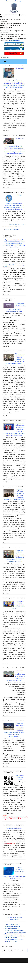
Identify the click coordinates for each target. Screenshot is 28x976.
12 (22, 950)
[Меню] (5, 61)
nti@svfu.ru (8, 29)
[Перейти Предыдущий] (8, 950)
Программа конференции (12, 229)
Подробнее (6, 130)
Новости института (7, 914)
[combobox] (10, 57)
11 (18, 950)
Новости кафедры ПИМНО (9, 135)
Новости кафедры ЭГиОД (9, 65)
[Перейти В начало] (4, 950)
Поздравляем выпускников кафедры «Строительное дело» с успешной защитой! (15, 936)
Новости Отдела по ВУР (8, 420)
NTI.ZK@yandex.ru (14, 40)
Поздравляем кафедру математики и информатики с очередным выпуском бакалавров (15, 930)
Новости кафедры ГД (8, 547)
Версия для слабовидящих (14, 1)
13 (25, 950)
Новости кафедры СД (8, 486)
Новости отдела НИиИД (8, 192)
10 (14, 950)
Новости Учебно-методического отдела (12, 771)
